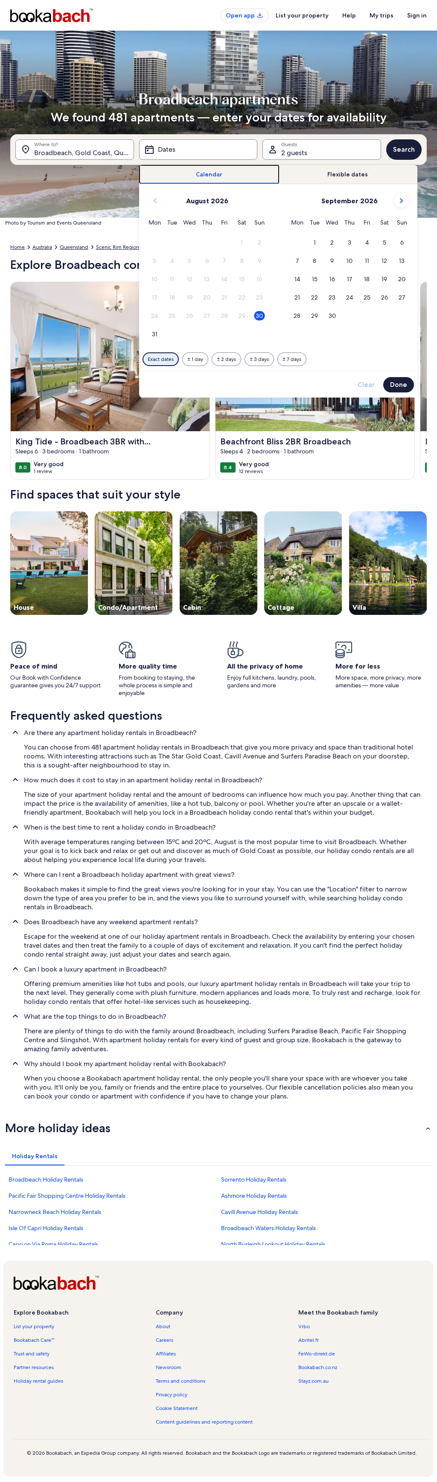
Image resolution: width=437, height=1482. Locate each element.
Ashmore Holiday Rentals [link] (254, 1195)
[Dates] (198, 149)
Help (349, 15)
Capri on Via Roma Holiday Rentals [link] (53, 1244)
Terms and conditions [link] (180, 1381)
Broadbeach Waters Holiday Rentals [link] (268, 1228)
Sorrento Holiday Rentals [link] (253, 1179)
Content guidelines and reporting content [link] (204, 1422)
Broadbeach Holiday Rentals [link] (46, 1179)
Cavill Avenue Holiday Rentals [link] (259, 1212)
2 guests (294, 152)
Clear (366, 385)
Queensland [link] (74, 247)
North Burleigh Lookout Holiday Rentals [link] (273, 1244)
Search (404, 149)
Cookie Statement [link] (177, 1408)
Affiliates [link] (166, 1353)
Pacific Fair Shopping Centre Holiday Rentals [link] (67, 1195)
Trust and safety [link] (32, 1353)
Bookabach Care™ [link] (34, 1340)
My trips (381, 15)
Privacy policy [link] (171, 1394)
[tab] (209, 174)
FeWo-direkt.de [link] (316, 1353)
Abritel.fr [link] (308, 1340)
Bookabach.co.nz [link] (317, 1367)
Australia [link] (42, 247)
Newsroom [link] (168, 1367)
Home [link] (17, 247)
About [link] (163, 1326)
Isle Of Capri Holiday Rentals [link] (46, 1228)
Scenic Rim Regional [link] (119, 247)
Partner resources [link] (34, 1367)
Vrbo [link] (304, 1326)
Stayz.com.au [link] (313, 1381)
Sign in (417, 15)
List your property (302, 15)
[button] (242, 242)
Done (398, 385)
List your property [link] (34, 1326)
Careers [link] (164, 1340)
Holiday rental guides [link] (38, 1381)
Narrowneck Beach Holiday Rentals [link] (55, 1212)
